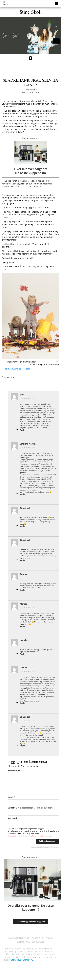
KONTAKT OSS (23, 941)
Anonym (24, 574)
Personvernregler (38, 847)
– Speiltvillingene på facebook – (17, 368)
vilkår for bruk (48, 847)
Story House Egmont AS (22, 959)
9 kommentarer (30, 89)
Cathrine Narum (28, 443)
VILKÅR (49, 937)
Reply (22, 430)
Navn (11, 797)
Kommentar (15, 770)
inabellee (24, 640)
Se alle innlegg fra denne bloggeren (30, 922)
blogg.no (37, 957)
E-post (30, 807)
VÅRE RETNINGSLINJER (19, 937)
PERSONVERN (37, 937)
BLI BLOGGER (38, 941)
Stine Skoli (30, 11)
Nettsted (12, 818)
